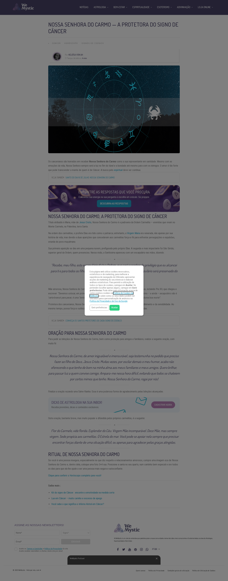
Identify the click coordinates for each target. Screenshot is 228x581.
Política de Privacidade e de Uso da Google (108, 301)
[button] (99, 308)
